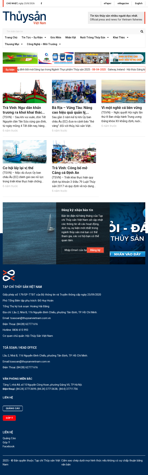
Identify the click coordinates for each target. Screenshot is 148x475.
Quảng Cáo (9, 438)
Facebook (8, 446)
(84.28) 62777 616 (27, 324)
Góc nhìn (55, 37)
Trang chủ (11, 37)
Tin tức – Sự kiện (32, 37)
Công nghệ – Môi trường (42, 44)
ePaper (107, 3)
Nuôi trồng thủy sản (92, 37)
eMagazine (123, 3)
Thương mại (12, 44)
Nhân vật (70, 37)
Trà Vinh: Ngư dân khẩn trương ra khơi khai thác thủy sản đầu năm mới (22, 112)
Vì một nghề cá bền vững (121, 107)
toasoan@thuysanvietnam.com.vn (30, 318)
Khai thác (119, 37)
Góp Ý (6, 442)
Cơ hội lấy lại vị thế (18, 168)
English (138, 3)
